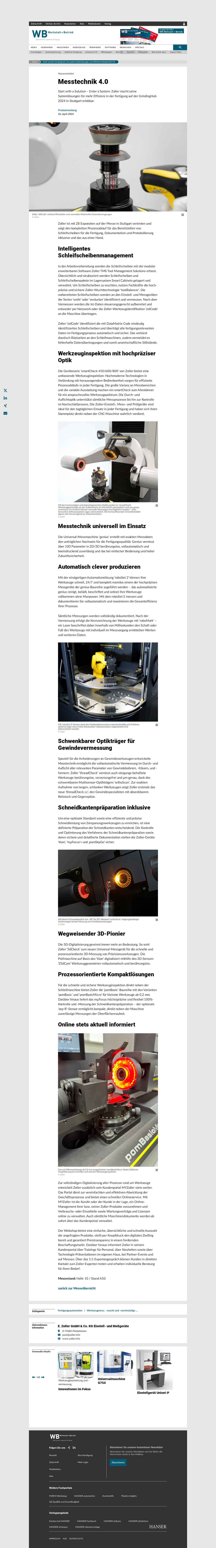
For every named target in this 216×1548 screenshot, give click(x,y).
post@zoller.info (71, 1335)
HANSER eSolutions (138, 1521)
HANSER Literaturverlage (87, 1527)
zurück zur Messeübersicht (77, 1288)
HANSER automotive (84, 1496)
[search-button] (180, 47)
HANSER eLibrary (112, 1521)
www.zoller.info (71, 1338)
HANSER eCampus (58, 1527)
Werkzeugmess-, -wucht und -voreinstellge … (112, 1310)
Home (34, 62)
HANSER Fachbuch (86, 1521)
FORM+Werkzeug (58, 1496)
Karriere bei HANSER (59, 1521)
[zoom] (182, 215)
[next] (42, 1377)
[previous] (33, 1377)
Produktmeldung (67, 110)
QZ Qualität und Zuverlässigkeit (64, 1502)
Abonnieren (118, 1462)
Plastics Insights (129, 1496)
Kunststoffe (108, 1496)
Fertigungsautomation (70, 1310)
